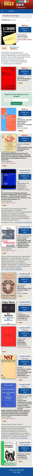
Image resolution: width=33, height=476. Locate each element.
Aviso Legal (16, 472)
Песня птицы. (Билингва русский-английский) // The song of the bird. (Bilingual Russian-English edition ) (24, 243)
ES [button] (25, 1)
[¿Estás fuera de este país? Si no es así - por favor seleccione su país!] (17, 1)
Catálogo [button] (11, 11)
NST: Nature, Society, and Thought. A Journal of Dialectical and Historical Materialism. (24, 372)
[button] (17, 4)
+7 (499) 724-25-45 (21, 7)
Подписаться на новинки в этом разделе (16, 95)
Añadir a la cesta (24, 30)
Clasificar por (6, 20)
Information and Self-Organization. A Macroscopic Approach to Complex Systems (24, 123)
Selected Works (22, 36)
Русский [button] (21, 1)
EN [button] (28, 1)
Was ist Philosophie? (24, 79)
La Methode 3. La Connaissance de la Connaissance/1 (23, 316)
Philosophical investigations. (22, 456)
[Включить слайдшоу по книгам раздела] (2, 22)
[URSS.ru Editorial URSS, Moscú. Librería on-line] (7, 3)
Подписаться (16, 103)
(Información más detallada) (12, 63)
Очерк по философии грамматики (21, 342)
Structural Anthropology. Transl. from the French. (24, 289)
